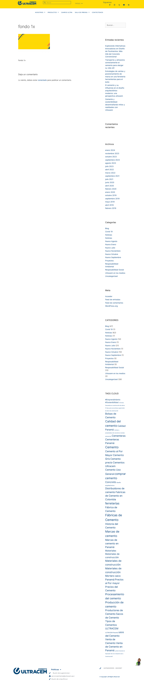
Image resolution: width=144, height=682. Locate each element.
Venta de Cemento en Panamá (114, 647)
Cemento (112, 447)
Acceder (108, 296)
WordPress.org (111, 306)
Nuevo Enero (110, 244)
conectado (42, 80)
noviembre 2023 (112, 153)
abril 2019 (109, 205)
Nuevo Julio (110, 248)
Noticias (108, 235)
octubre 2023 (111, 157)
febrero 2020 (110, 189)
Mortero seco (113, 575)
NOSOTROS (39, 12)
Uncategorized (111, 276)
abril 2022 (109, 169)
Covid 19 (109, 232)
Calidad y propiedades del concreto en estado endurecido (115, 433)
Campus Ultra (66, 12)
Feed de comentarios (114, 303)
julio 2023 (109, 166)
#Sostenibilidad (111, 402)
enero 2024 (110, 150)
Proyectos (109, 261)
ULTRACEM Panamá (111, 632)
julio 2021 (109, 179)
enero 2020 (110, 192)
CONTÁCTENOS (97, 12)
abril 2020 (109, 186)
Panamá (109, 579)
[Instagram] (114, 5)
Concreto (110, 482)
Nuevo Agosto (111, 241)
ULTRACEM (111, 628)
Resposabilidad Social (114, 270)
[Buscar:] (115, 25)
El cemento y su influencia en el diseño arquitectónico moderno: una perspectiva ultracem (114, 90)
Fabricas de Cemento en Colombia (115, 496)
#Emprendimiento (112, 400)
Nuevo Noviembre (112, 251)
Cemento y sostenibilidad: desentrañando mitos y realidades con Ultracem (115, 104)
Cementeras (119, 435)
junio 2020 (109, 182)
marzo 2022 (110, 173)
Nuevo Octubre (111, 254)
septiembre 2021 (112, 176)
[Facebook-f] (109, 5)
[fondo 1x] (34, 55)
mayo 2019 (110, 202)
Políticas (55, 669)
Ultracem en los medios (115, 273)
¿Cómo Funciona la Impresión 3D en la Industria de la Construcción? (115, 653)
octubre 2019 (110, 195)
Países (77, 3)
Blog (107, 228)
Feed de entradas (112, 300)
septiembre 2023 (112, 160)
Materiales (110, 550)
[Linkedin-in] (128, 5)
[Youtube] (124, 5)
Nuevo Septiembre (113, 257)
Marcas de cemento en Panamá (111, 543)
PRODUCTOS (52, 12)
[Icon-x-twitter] (119, 5)
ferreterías (112, 503)
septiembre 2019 (112, 199)
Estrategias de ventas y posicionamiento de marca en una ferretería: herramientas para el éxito (115, 76)
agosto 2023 (110, 163)
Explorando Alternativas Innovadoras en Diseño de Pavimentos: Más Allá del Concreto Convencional (115, 51)
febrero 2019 (110, 208)
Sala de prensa (81, 12)
